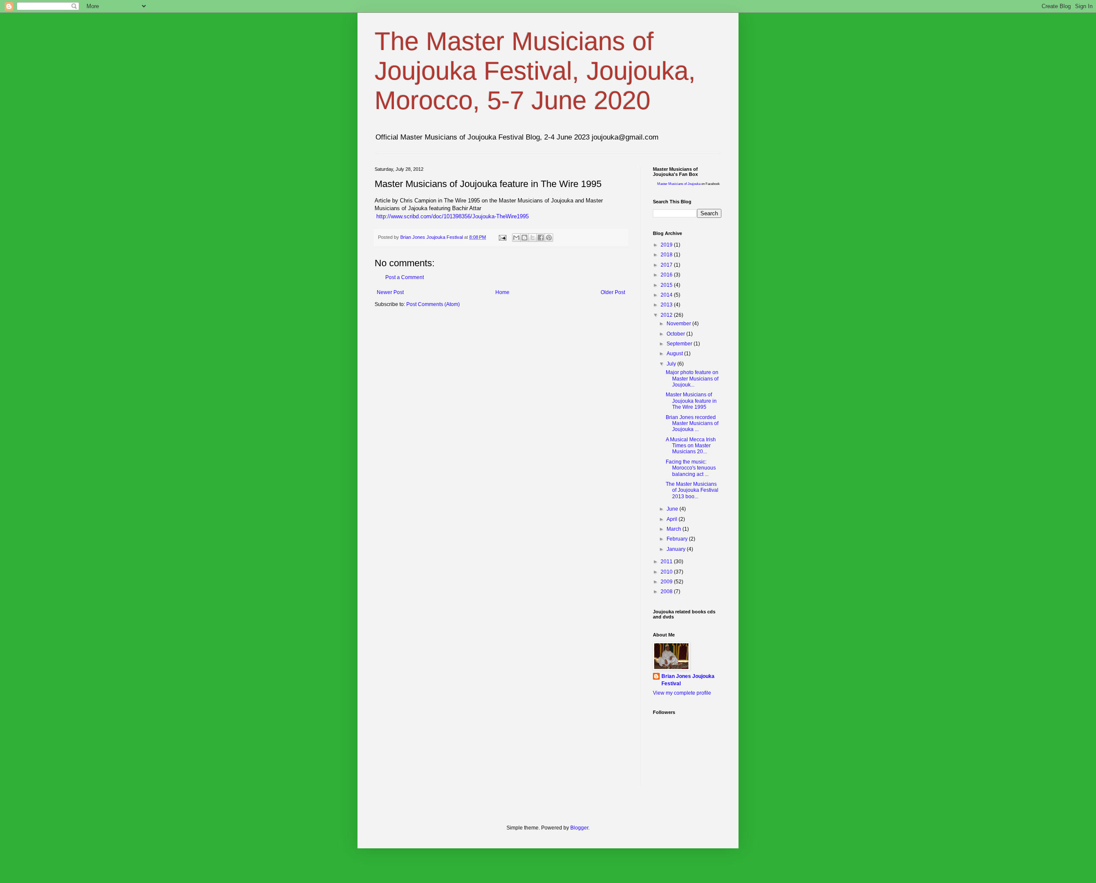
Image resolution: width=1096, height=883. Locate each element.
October (676, 334)
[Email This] (516, 237)
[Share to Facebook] (540, 237)
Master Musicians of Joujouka (678, 184)
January (677, 549)
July (672, 364)
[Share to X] (532, 237)
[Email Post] (502, 237)
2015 (667, 285)
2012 (667, 315)
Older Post (613, 292)
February (678, 539)
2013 (667, 305)
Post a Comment (404, 277)
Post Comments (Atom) (433, 304)
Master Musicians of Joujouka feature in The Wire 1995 (691, 401)
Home (502, 292)
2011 (667, 562)
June (673, 509)
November (679, 324)
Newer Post (390, 292)
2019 (667, 245)
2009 (667, 582)
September (680, 344)
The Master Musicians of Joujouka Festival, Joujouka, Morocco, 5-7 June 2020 (535, 71)
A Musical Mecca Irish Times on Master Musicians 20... (691, 446)
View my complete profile (682, 693)
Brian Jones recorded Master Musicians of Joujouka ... (692, 423)
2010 (667, 572)
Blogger (579, 828)
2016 (667, 275)
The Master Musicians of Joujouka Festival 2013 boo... (692, 490)
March (674, 529)
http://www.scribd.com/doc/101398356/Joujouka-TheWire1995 (452, 216)
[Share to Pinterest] (549, 237)
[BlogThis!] (524, 237)
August (675, 354)
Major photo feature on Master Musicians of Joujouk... (692, 378)
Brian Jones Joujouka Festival (688, 680)
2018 (667, 255)
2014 (667, 295)
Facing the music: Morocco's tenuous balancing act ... (691, 468)
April (673, 519)
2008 (667, 592)
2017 (667, 265)
